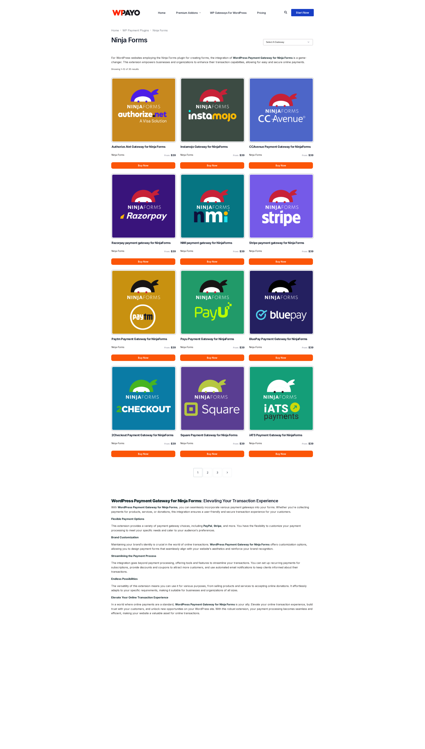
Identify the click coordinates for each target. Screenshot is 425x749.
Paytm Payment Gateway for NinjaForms (139, 339)
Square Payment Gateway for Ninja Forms (209, 435)
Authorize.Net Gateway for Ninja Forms (138, 146)
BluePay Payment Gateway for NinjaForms (278, 339)
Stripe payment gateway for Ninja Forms (276, 243)
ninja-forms (118, 154)
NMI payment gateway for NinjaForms (206, 243)
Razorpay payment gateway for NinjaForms (141, 243)
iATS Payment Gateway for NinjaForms (275, 435)
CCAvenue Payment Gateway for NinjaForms (280, 146)
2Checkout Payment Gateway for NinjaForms (142, 435)
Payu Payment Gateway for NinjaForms (207, 339)
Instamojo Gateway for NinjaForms (204, 146)
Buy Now (143, 165)
